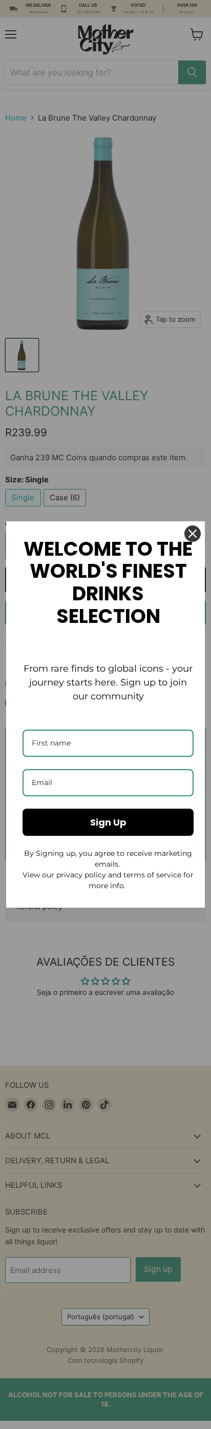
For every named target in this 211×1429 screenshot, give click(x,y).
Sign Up (108, 822)
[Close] (192, 533)
